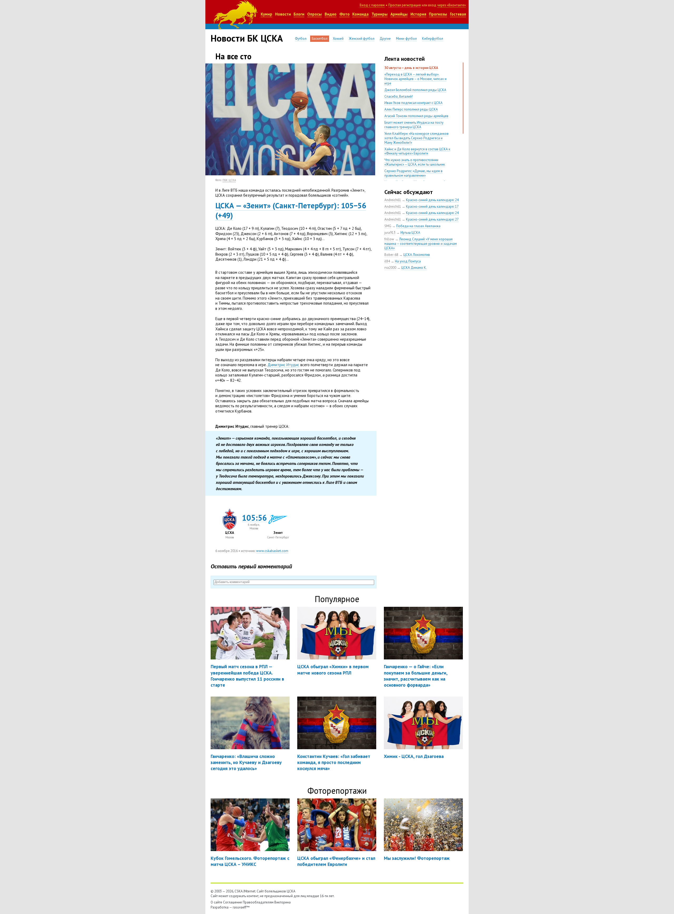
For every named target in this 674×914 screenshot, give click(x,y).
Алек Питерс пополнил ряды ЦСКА (411, 109)
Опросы (314, 14)
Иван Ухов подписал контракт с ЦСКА (413, 103)
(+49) (224, 215)
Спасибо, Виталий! (398, 96)
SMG (387, 226)
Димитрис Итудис (283, 364)
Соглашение (232, 902)
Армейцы (399, 14)
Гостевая (458, 14)
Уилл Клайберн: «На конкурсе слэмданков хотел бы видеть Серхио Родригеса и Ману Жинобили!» (416, 138)
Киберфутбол (432, 38)
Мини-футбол (406, 38)
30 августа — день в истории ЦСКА (411, 68)
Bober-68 (391, 254)
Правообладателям (258, 902)
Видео (330, 14)
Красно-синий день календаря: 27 (432, 219)
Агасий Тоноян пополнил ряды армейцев (416, 116)
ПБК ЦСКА (229, 180)
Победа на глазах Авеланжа (418, 226)
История (418, 14)
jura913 (389, 232)
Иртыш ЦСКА (410, 232)
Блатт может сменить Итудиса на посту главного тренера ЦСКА (413, 124)
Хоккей (338, 38)
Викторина (282, 902)
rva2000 (390, 267)
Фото (344, 14)
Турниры (379, 14)
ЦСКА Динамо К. (414, 267)
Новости (283, 14)
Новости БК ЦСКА (247, 38)
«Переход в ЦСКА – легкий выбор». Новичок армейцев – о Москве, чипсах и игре (415, 79)
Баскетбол (320, 38)
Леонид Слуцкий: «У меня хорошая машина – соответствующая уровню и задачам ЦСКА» (420, 243)
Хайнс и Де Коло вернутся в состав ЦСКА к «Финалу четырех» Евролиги (417, 151)
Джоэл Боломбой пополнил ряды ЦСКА (415, 90)
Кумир (266, 14)
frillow (389, 239)
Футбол (300, 38)
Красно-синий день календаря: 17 (432, 206)
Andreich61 (392, 200)
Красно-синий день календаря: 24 (432, 200)
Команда (360, 14)
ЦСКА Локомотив (416, 254)
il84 (387, 261)
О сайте (216, 902)
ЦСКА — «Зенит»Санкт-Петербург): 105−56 (290, 205)
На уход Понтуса (408, 261)
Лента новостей (404, 58)
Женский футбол (361, 38)
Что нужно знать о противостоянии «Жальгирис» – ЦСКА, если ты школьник (414, 162)
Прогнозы (438, 14)
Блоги (299, 14)
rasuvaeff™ (241, 907)
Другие (385, 38)
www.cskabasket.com (272, 551)
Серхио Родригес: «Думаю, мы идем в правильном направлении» (413, 173)
